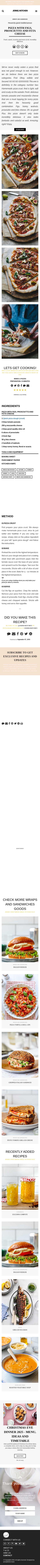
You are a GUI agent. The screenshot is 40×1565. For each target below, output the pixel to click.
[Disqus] (20, 758)
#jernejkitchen (30, 628)
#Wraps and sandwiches (20, 19)
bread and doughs (9, 469)
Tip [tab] (3, 578)
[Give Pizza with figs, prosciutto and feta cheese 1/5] (14, 389)
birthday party (8, 477)
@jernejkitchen (25, 625)
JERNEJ (20, 10)
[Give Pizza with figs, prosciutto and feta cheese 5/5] (25, 389)
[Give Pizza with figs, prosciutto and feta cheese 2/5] (17, 389)
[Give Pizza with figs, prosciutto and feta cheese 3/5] (20, 389)
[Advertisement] (20, 494)
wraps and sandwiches (23, 477)
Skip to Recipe (20, 53)
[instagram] (4, 1543)
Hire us (7, 1553)
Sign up (20, 1521)
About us (8, 1548)
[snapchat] (23, 1543)
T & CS (6, 1550)
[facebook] (8, 1543)
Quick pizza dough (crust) (14, 418)
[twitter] (20, 1543)
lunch (13, 473)
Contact (7, 1555)
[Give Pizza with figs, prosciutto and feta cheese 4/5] (22, 389)
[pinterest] (12, 1543)
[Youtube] (16, 1543)
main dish (21, 473)
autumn (21, 469)
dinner (5, 473)
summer (29, 469)
